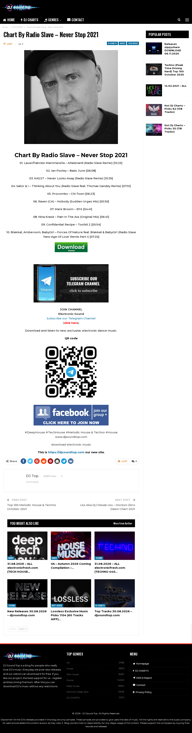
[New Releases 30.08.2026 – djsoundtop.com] (27, 593)
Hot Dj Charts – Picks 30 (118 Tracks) (174, 128)
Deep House (57, 605)
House (122, 43)
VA (68, 662)
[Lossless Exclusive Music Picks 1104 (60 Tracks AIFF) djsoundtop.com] (71, 593)
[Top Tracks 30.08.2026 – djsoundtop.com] (114, 593)
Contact (78, 19)
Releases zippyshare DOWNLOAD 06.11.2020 (172, 48)
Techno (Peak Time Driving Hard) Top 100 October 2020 (174, 69)
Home (11, 19)
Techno (98, 558)
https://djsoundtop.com (66, 452)
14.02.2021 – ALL (175, 85)
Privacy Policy (144, 692)
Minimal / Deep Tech (77, 691)
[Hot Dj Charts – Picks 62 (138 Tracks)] (154, 110)
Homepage (142, 663)
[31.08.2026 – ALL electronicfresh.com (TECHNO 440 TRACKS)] (114, 546)
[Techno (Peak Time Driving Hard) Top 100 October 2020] (154, 69)
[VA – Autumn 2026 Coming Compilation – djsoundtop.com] (71, 546)
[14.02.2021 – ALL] (154, 90)
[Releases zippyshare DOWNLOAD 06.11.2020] (154, 48)
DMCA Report (144, 677)
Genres (53, 19)
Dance (11, 558)
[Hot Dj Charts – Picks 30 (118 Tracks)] (154, 130)
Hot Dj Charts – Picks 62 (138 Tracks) (174, 108)
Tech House (133, 43)
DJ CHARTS (31, 19)
